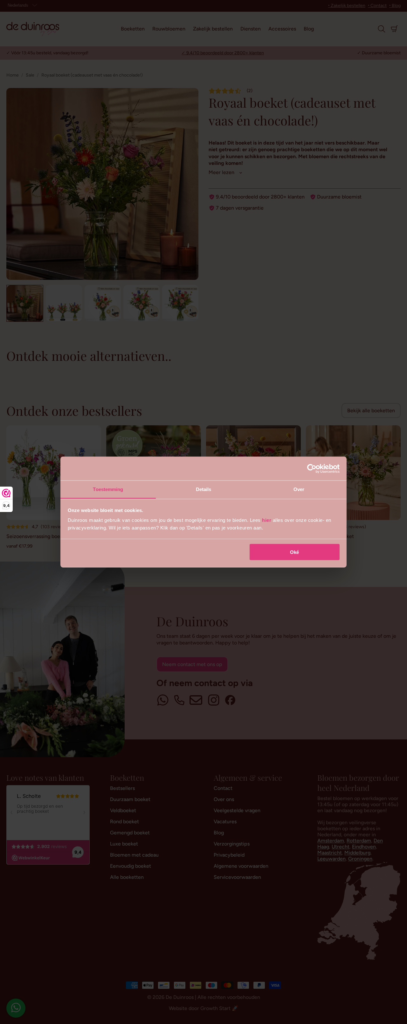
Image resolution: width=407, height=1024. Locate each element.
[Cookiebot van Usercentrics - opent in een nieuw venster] (312, 468)
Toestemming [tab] (108, 489)
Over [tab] (298, 489)
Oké (294, 552)
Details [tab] (203, 489)
